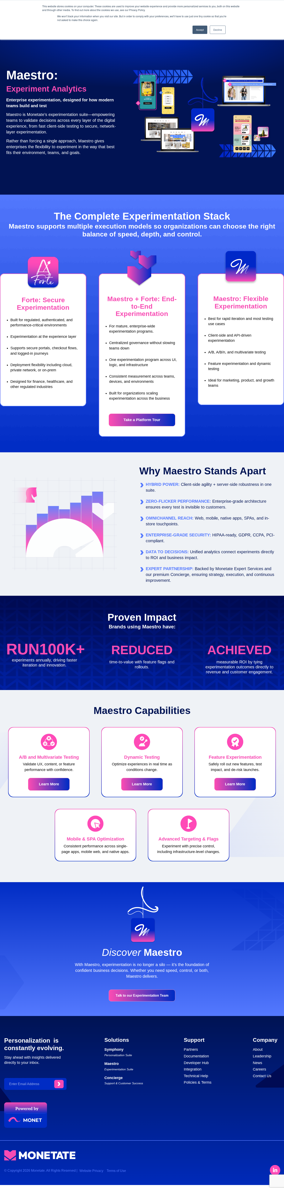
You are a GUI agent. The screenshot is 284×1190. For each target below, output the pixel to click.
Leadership (262, 1056)
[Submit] (59, 1084)
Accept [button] (200, 29)
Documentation (196, 1056)
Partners (191, 1049)
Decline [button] (217, 29)
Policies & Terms (197, 1082)
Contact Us (262, 1076)
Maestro (111, 1064)
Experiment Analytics (46, 89)
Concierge (113, 1078)
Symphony (113, 1049)
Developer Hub (196, 1063)
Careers (259, 1069)
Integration (192, 1069)
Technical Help (196, 1076)
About (258, 1049)
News (257, 1063)
